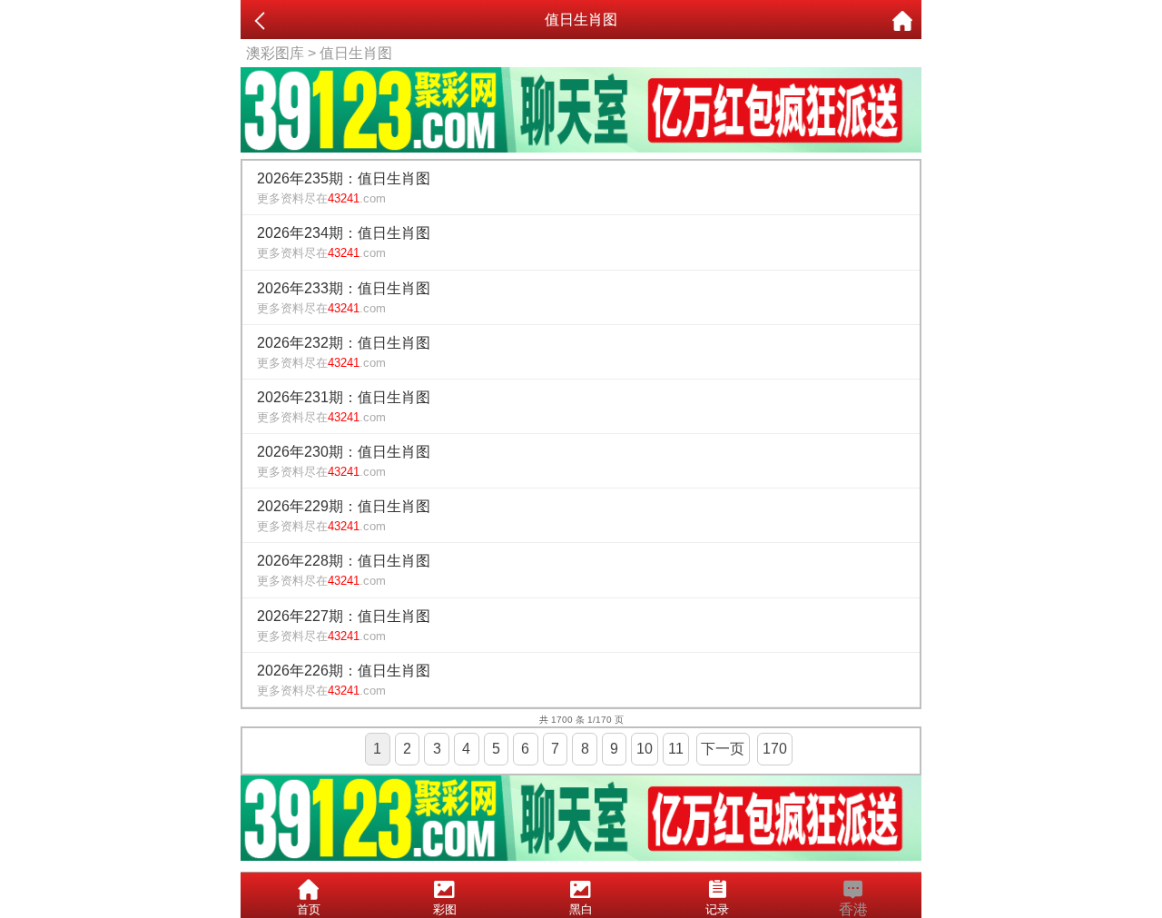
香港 (853, 909)
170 (775, 748)
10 (644, 748)
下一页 (722, 748)
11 (676, 748)
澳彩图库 (275, 53)
